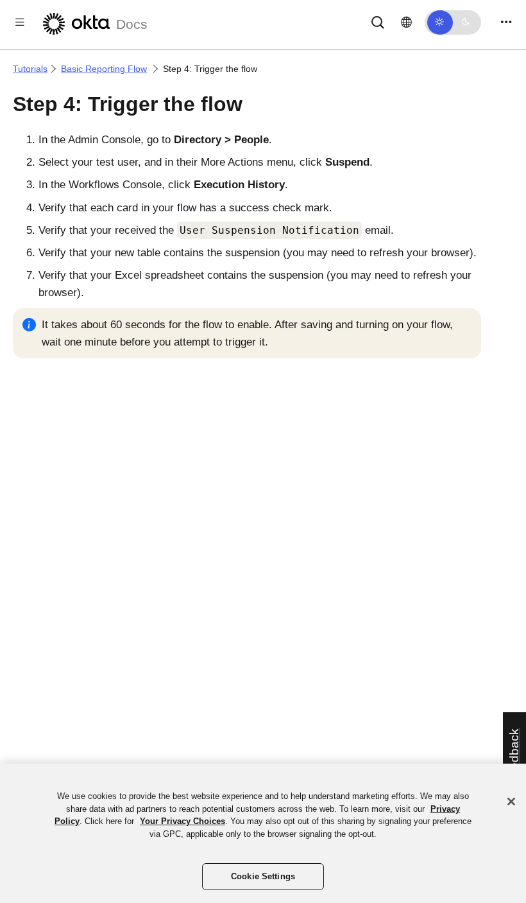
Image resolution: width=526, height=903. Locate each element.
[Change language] (406, 22)
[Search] (378, 21)
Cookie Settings (263, 876)
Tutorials (30, 69)
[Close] (511, 801)
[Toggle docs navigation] (20, 22)
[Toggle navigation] (506, 22)
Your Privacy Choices (182, 821)
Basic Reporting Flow (104, 69)
